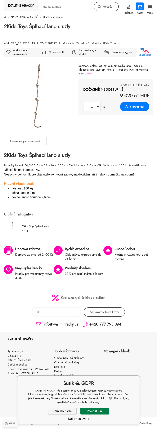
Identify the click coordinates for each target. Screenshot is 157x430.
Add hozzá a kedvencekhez (21, 52)
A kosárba (134, 106)
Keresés (107, 6)
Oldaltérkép (146, 423)
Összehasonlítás (57, 52)
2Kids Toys (109, 43)
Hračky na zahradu (53, 17)
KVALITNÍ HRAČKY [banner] (21, 5)
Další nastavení (78, 418)
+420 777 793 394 (105, 324)
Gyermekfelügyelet (121, 52)
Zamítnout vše (62, 411)
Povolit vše (95, 411)
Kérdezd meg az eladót (88, 52)
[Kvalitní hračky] (5, 17)
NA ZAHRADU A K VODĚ (24, 17)
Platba (58, 371)
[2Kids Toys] (145, 52)
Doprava (59, 367)
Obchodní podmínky (66, 362)
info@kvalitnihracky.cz (60, 324)
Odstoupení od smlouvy (69, 358)
